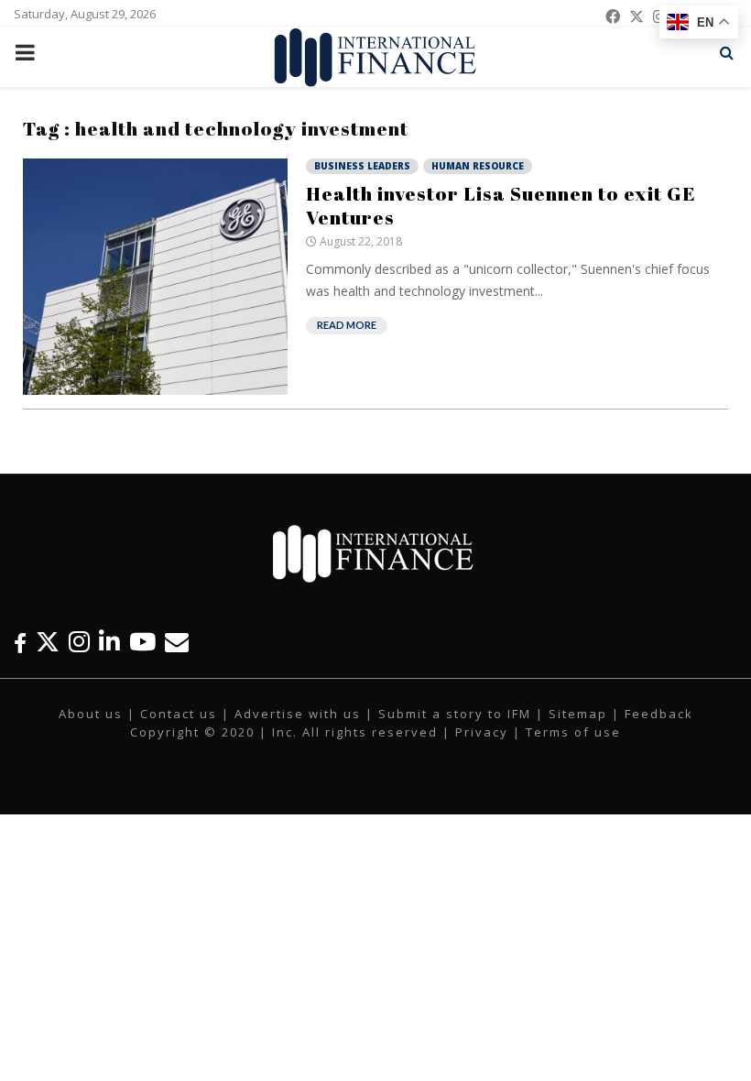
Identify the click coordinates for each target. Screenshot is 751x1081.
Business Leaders (362, 165)
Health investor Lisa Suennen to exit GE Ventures (501, 205)
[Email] (177, 642)
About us (91, 713)
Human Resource (477, 165)
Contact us (178, 713)
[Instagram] (79, 642)
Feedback (659, 713)
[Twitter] (48, 642)
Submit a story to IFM (454, 713)
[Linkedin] (109, 642)
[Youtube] (142, 642)
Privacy (481, 732)
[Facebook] (20, 642)
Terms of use (573, 732)
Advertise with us (297, 713)
